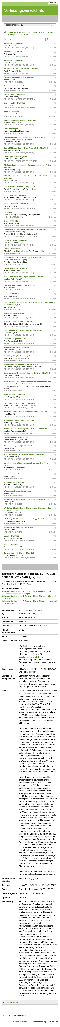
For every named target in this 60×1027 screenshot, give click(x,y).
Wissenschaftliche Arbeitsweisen (17, 491)
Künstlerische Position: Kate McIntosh (20, 285)
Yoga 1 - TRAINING (12, 536)
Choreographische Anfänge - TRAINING (20, 120)
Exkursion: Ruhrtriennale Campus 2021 (20, 187)
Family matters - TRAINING (15, 195)
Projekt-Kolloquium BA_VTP (15, 339)
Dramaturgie (53, 601)
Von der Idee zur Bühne (13, 474)
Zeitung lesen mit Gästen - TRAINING (19, 553)
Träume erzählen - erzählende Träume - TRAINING (24, 454)
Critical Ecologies (11, 129)
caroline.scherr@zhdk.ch (31, 657)
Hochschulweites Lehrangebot (37, 591)
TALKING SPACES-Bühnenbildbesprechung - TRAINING (27, 412)
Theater (35, 32)
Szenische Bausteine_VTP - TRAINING (19, 403)
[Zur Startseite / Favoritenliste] (5, 32)
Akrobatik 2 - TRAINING (14, 52)
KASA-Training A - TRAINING (16, 268)
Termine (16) (12, 1002)
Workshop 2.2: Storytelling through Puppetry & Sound (26, 519)
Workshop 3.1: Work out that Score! (18, 527)
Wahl (26, 35)
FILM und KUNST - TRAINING (16, 204)
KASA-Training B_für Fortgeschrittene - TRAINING (24, 277)
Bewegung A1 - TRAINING (15, 94)
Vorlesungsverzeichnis (24, 10)
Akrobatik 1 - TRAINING (14, 43)
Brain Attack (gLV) (11, 111)
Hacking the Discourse (13, 249)
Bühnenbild (52, 596)
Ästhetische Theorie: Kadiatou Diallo (19, 77)
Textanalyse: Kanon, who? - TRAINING (20, 420)
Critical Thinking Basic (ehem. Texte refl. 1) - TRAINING (26, 148)
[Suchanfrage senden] (47, 39)
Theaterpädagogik (14, 35)
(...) (3, 606)
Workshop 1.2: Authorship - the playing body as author (26, 499)
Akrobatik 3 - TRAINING (14, 60)
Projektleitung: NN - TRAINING (16, 347)
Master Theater (47, 32)
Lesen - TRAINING (11, 294)
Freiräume (8, 212)
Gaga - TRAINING (11, 221)
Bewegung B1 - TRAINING (15, 103)
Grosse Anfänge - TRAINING (16, 240)
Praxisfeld (11, 603)
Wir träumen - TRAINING (14, 482)
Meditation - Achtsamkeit (14, 313)
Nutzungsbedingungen (39, 1022)
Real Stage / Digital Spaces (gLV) (17, 356)
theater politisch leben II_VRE (16, 437)
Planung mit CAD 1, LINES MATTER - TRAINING (23, 330)
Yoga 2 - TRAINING (12, 544)
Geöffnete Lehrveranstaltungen (17, 594)
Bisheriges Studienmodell (19, 32)
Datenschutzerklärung (20, 1022)
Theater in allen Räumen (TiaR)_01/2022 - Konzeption (26, 429)
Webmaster (54, 1022)
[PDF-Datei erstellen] (40, 577)
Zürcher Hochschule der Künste (14, 1015)
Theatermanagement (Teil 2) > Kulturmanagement (24, 446)
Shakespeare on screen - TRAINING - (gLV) (21, 364)
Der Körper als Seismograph (15, 157)
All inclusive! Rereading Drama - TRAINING (21, 69)
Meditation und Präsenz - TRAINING (19, 322)
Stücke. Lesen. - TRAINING (15, 395)
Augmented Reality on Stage (16, 86)
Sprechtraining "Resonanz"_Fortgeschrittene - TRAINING (27, 373)
